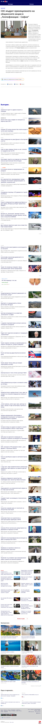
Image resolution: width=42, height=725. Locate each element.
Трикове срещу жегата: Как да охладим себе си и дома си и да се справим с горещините (10, 695)
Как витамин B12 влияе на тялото (6, 598)
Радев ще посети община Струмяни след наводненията (26, 578)
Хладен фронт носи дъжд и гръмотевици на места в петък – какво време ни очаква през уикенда (27, 572)
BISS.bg (2, 710)
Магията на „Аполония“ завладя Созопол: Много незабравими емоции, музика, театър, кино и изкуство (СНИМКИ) (14, 215)
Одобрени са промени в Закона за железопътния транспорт (10, 548)
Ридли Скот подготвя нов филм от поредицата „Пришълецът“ (14, 333)
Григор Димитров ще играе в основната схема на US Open (14, 383)
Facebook (16, 84)
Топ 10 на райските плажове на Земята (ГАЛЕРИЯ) (25, 591)
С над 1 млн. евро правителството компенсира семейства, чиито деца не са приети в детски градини (14, 468)
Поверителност (32, 711)
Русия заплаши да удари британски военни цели (13, 353)
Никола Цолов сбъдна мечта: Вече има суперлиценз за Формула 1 (27, 599)
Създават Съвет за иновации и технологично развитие (13, 498)
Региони (32, 4)
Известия (39, 713)
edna (23, 696)
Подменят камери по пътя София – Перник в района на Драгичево (27, 585)
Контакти (35, 710)
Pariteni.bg (13, 710)
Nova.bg (2, 711)
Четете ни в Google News (6, 717)
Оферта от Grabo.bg (3, 278)
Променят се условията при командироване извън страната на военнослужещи (13, 558)
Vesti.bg (20, 710)
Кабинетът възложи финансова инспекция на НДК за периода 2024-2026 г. (14, 538)
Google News (10, 84)
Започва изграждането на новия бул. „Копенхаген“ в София (11, 313)
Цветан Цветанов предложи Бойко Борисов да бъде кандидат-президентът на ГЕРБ (27, 606)
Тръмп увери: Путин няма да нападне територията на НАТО (11, 363)
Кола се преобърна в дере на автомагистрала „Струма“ (14, 457)
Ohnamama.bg (6, 710)
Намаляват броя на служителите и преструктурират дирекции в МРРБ (11, 518)
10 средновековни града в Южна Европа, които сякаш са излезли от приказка (9, 637)
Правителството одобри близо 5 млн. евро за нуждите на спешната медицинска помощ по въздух (14, 394)
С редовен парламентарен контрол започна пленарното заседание (13, 323)
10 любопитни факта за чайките (7, 652)
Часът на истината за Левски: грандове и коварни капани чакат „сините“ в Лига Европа (31, 703)
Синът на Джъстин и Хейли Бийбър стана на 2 (30, 694)
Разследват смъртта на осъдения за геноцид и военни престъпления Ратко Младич (14, 160)
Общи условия (12, 722)
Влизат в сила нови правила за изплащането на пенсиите (14, 247)
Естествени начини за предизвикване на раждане (12, 170)
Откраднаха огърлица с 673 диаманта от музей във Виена (14, 193)
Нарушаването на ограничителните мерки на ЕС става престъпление (14, 488)
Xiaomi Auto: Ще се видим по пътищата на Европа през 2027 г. (13, 120)
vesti (2, 705)
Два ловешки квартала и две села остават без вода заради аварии (14, 225)
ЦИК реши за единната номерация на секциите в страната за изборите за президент (14, 437)
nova (2, 698)
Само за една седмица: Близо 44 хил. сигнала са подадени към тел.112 (14, 150)
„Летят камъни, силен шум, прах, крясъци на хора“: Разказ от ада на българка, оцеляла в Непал (13, 405)
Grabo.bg (10, 710)
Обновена (2, 570)
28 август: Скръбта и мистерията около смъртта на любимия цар (10, 703)
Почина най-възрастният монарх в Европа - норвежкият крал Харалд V (7, 606)
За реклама (32, 709)
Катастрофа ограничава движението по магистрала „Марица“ (12, 257)
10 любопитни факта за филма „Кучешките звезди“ (10, 667)
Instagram (22, 84)
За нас (29, 709)
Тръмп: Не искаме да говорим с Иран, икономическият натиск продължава (11, 267)
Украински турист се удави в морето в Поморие (11, 110)
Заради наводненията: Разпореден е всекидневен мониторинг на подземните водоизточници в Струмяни (12, 417)
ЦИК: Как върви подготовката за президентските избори (6, 585)
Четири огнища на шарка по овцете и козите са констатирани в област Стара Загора (13, 427)
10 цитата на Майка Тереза (27, 652)
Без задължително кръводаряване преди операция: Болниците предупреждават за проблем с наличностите (13, 181)
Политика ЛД (38, 711)
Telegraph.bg (6, 711)
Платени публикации (37, 709)
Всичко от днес (21, 618)
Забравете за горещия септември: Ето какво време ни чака (26, 612)
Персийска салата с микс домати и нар (30, 666)
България (5, 105)
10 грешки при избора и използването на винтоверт (30, 682)
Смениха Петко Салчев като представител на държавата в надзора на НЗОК (13, 528)
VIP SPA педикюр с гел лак (9, 280)
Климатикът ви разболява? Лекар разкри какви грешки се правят (7, 591)
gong (23, 705)
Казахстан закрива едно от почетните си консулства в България (12, 508)
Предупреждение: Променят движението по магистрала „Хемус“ (13, 294)
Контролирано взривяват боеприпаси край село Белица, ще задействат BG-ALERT (7, 578)
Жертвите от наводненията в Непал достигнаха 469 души (11, 303)
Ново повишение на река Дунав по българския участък (14, 140)
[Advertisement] (21, 94)
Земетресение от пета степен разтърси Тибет (14, 373)
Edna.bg (17, 710)
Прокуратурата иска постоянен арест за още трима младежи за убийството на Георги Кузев (7, 613)
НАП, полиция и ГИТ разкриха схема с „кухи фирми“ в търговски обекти (13, 447)
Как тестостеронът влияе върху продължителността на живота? (28, 637)
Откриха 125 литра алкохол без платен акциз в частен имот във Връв (14, 130)
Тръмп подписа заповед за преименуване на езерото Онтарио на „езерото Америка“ (13, 343)
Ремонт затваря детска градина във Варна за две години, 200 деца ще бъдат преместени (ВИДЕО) (14, 203)
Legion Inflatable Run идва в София (8, 681)
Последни (10, 4)
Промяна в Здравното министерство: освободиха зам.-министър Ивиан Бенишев (13, 479)
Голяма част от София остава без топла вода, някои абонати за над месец (7, 573)
